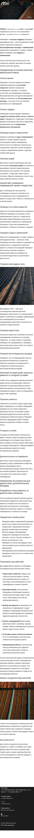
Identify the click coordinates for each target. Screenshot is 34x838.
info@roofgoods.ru (6, 803)
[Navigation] (32, 3)
